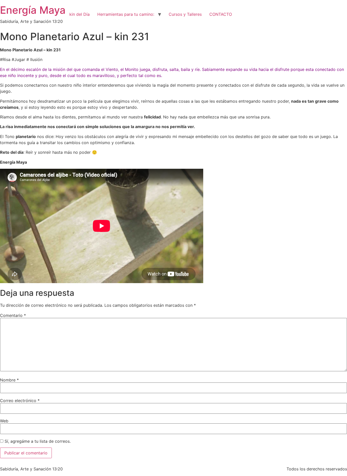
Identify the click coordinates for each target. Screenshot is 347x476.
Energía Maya (33, 10)
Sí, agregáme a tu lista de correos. (37, 441)
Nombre (9, 380)
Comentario (13, 315)
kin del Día (79, 14)
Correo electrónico (20, 400)
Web (4, 421)
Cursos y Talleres (185, 14)
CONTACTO (220, 14)
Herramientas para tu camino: (125, 14)
